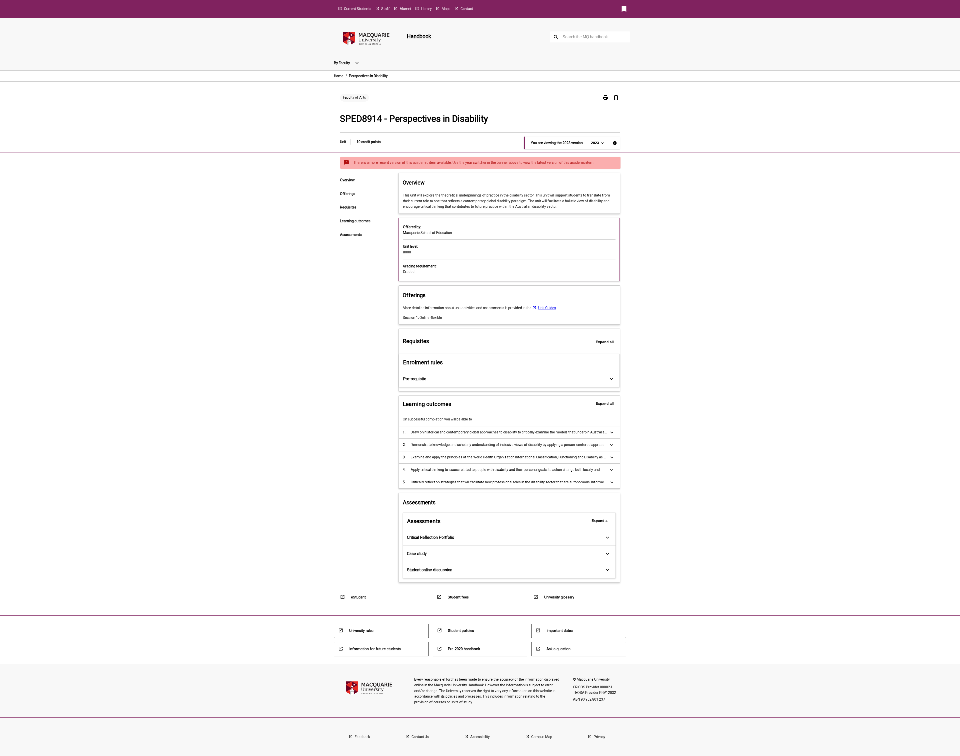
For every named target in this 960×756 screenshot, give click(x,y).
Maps (446, 9)
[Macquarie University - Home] (366, 39)
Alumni (405, 9)
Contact (466, 9)
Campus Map (541, 737)
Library (426, 9)
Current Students (357, 9)
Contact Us (420, 737)
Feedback (362, 737)
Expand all (605, 342)
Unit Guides (547, 308)
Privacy (599, 737)
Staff (385, 9)
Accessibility (480, 737)
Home (339, 76)
